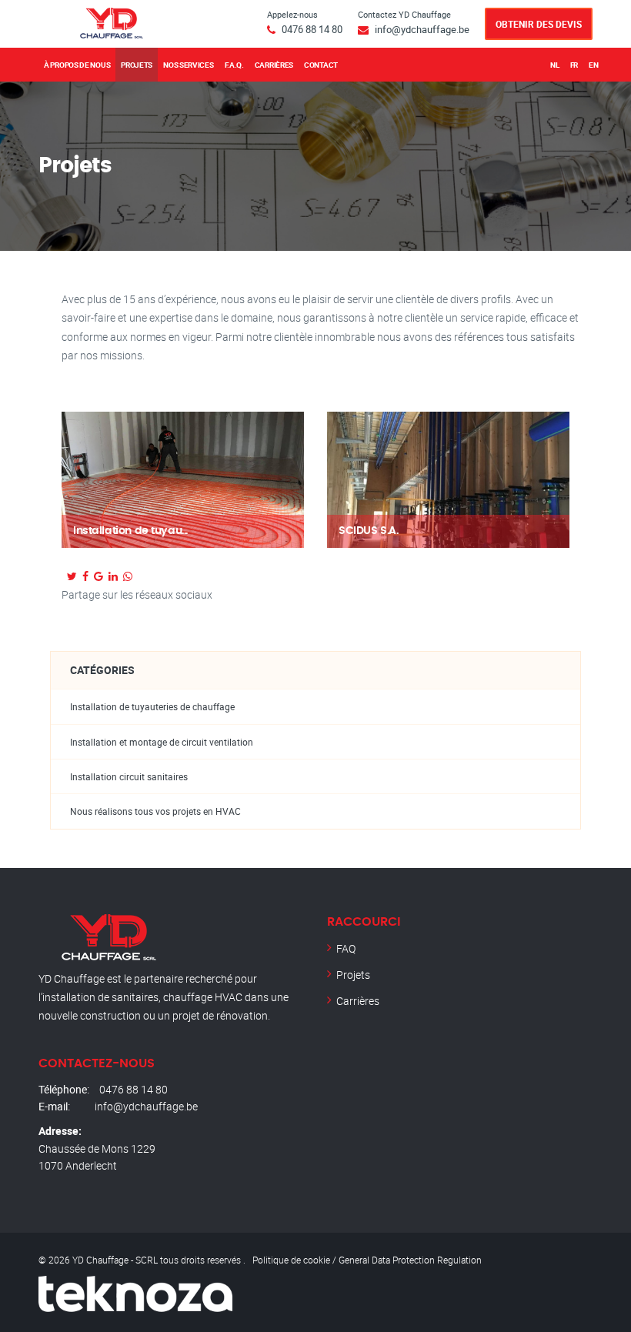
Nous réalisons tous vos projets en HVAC (155, 811)
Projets (136, 64)
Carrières (274, 64)
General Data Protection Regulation (410, 1260)
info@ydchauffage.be (422, 29)
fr (574, 64)
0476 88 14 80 (312, 29)
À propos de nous (77, 64)
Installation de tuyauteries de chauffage (152, 706)
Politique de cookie (291, 1260)
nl (554, 64)
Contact (321, 64)
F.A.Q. (234, 64)
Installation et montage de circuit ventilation (161, 742)
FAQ (346, 948)
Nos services (188, 64)
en (593, 64)
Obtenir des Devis (539, 24)
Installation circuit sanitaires (129, 776)
